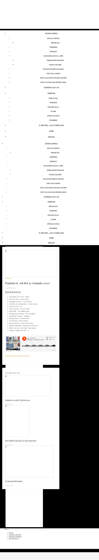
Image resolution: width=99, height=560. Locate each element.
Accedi (11, 533)
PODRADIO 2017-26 (51, 87)
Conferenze (53, 47)
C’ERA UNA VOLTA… (53, 107)
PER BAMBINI (53, 120)
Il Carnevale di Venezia (13, 481)
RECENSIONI (53, 102)
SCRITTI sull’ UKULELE (53, 73)
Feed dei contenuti (15, 535)
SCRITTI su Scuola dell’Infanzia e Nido (53, 82)
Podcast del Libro (55, 64)
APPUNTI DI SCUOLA (53, 115)
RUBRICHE (51, 93)
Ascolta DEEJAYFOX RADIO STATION (17, 356)
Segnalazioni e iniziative (55, 60)
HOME (51, 131)
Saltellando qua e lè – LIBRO (53, 56)
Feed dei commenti (15, 536)
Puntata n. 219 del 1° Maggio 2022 (17, 400)
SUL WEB (53, 111)
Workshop (53, 51)
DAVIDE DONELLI (51, 33)
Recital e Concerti (53, 38)
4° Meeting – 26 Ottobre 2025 (51, 125)
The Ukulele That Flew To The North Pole (20, 441)
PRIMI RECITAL (55, 43)
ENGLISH (51, 137)
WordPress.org (14, 538)
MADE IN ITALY (53, 98)
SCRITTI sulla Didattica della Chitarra (53, 78)
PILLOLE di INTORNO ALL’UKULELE (53, 69)
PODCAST (8, 278)
